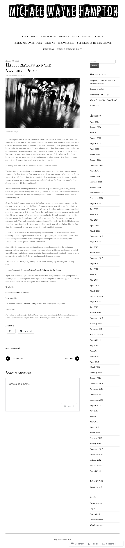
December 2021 (96, 165)
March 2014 (95, 367)
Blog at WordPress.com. (62, 540)
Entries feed (95, 514)
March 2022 (95, 154)
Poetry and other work (28, 43)
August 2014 (95, 340)
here (67, 318)
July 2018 (94, 247)
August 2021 (95, 171)
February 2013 (96, 438)
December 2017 (96, 258)
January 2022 (95, 160)
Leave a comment (12, 348)
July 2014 (94, 345)
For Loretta (94, 105)
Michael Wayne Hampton (15, 75)
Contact (87, 37)
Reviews (50, 43)
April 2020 (94, 225)
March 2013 (95, 432)
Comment (69, 406)
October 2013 (95, 394)
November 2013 (96, 389)
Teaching (48, 49)
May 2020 (94, 220)
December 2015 (96, 318)
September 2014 (96, 334)
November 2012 (96, 454)
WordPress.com (96, 525)
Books (75, 37)
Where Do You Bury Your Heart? (103, 100)
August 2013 (95, 405)
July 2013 (94, 411)
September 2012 (96, 465)
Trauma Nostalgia (97, 89)
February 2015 (96, 323)
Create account (96, 503)
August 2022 (95, 143)
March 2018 (95, 253)
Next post (71, 359)
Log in (92, 509)
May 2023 (94, 133)
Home (25, 37)
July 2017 (94, 269)
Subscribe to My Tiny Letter (94, 43)
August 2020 (95, 203)
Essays (99, 37)
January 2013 (95, 443)
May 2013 (94, 422)
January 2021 (95, 187)
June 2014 (94, 351)
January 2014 (95, 378)
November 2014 (96, 329)
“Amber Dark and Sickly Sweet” (29, 304)
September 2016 (96, 296)
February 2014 (96, 372)
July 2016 (94, 307)
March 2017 (95, 291)
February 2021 (96, 182)
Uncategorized (96, 487)
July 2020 (94, 209)
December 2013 (96, 383)
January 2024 (95, 127)
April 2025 (94, 122)
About (34, 37)
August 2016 (95, 302)
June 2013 (94, 416)
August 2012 (95, 471)
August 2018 (95, 242)
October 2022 (95, 138)
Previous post (15, 359)
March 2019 (95, 231)
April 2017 (94, 285)
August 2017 (95, 263)
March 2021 (95, 176)
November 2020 (96, 192)
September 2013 (96, 400)
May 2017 (94, 280)
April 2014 (94, 362)
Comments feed (96, 519)
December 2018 (96, 236)
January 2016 (95, 313)
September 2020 (96, 198)
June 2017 (94, 274)
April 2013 (94, 427)
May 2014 (94, 356)
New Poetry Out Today (99, 95)
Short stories (66, 43)
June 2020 (94, 214)
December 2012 (96, 449)
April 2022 (94, 149)
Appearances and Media (55, 37)
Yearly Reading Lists (69, 49)
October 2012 (95, 460)
